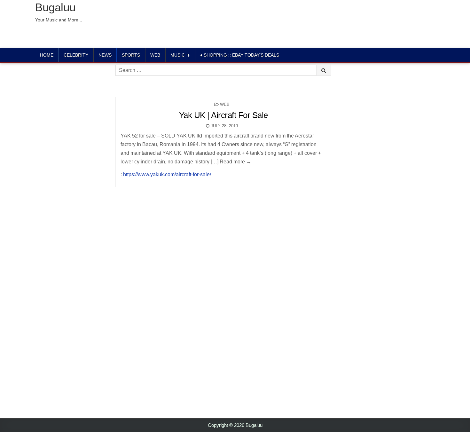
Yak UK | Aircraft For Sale (223, 115)
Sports (131, 55)
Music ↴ (180, 55)
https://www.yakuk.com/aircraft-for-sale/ (167, 174)
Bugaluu (55, 7)
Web (155, 55)
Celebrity (76, 55)
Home (46, 55)
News (105, 55)
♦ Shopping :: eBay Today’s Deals (239, 55)
